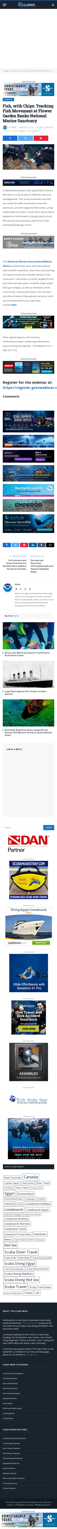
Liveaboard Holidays (38, 1203)
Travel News (8, 1418)
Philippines (40, 1240)
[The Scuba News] (28, 4)
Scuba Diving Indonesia (37, 1268)
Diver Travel (42, 1183)
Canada (31, 1177)
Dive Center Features (11, 1448)
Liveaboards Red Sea (17, 1223)
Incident (41, 1199)
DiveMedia (20, 1505)
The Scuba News (30, 1502)
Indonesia (9, 1203)
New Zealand (20, 1240)
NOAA (13, 127)
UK (37, 1293)
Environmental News (13, 1199)
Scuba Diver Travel (21, 1252)
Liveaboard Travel (15, 1228)
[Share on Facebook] (10, 138)
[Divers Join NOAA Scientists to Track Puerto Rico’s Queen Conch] (28, 635)
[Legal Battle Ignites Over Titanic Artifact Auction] (28, 674)
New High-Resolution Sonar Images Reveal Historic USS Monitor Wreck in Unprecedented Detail (28, 732)
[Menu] (4, 5)
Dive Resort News (10, 1388)
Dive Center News (10, 1383)
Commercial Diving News (13, 1373)
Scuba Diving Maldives (18, 1274)
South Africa (16, 1293)
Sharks (6, 1293)
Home (5, 71)
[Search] (52, 5)
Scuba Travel (15, 1286)
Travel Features (9, 1488)
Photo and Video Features (14, 1478)
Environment (25, 1194)
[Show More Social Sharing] (51, 138)
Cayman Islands (11, 1183)
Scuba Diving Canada (41, 1258)
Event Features (9, 1468)
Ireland (20, 1204)
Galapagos (30, 1199)
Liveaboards (13, 1209)
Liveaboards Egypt (37, 1209)
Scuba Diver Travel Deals (16, 1257)
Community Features (11, 1443)
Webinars (8, 99)
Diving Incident (36, 1188)
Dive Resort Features (11, 1453)
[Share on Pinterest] (41, 138)
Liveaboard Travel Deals (17, 1234)
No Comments (20, 131)
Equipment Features (11, 1463)
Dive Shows (8, 1188)
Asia (6, 1177)
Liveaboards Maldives (16, 1218)
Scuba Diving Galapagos (14, 1269)
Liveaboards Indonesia (32, 1215)
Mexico (8, 1239)
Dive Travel (22, 1187)
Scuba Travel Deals (40, 1287)
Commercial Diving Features (14, 1438)
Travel (28, 1293)
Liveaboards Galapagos (12, 1214)
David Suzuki (27, 1183)
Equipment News (10, 1398)
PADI (31, 1239)
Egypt (9, 1193)
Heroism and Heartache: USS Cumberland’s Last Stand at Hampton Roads (42, 566)
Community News (10, 1378)
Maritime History (9, 1473)
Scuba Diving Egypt (19, 1263)
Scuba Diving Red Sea (21, 1279)
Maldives (40, 1234)
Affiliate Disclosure (42, 1505)
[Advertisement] (28, 38)
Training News (9, 1413)
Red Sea (10, 1245)
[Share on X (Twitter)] (25, 138)
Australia (16, 1177)
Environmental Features (13, 1458)
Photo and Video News (12, 1408)
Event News (8, 1403)
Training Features (10, 1483)
